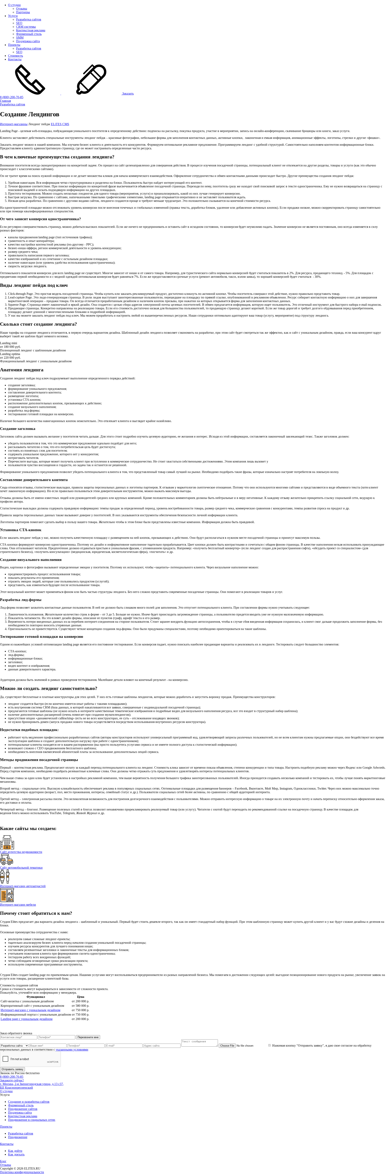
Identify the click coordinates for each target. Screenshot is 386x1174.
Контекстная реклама (30, 30)
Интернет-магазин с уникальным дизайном (30, 1010)
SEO (19, 23)
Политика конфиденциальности (22, 1172)
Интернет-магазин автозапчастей (23, 886)
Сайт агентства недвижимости (21, 852)
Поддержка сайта (28, 41)
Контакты (15, 59)
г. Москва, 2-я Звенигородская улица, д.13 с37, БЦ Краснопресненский (32, 1085)
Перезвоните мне (88, 1037)
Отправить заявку (12, 1069)
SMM (20, 37)
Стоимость (15, 55)
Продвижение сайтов (22, 1109)
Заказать (127, 93)
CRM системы (26, 26)
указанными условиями (72, 1049)
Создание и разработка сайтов (28, 1101)
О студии (14, 5)
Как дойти (15, 1150)
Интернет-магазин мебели (18, 904)
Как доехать (16, 1154)
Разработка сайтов (28, 19)
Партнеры (23, 12)
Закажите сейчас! (12, 1080)
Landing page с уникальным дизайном (26, 1019)
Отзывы (21, 8)
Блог (3, 1161)
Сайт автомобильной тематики (21, 867)
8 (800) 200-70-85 (11, 97)
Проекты (14, 44)
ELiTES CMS (60, 124)
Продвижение (17, 1137)
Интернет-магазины (14, 124)
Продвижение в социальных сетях (31, 1119)
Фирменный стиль (29, 34)
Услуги (13, 16)
